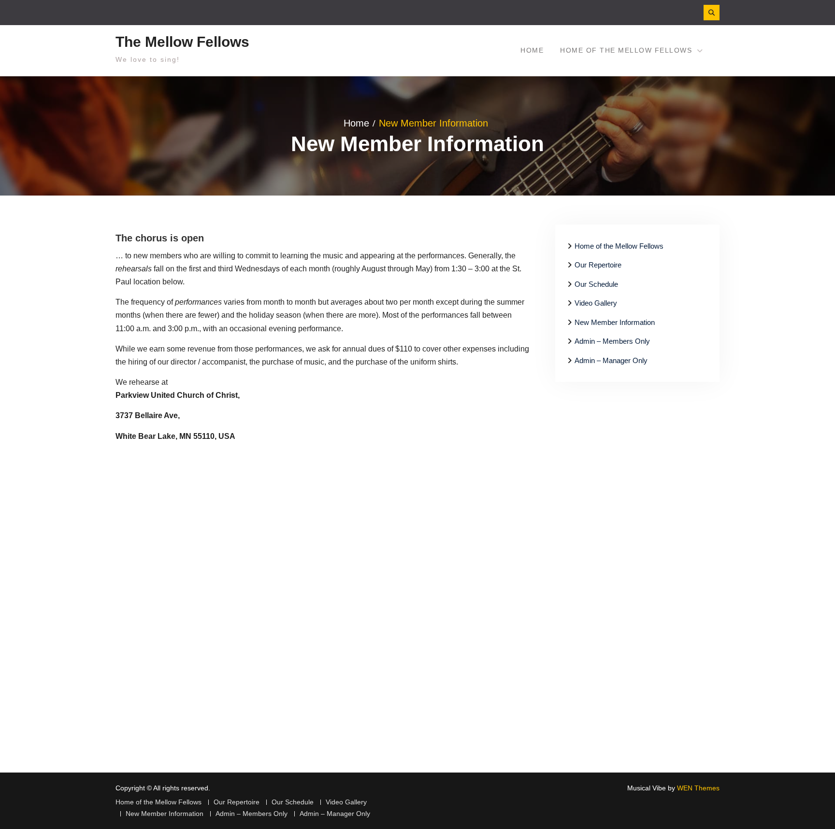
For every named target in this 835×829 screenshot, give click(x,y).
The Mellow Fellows (182, 42)
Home (532, 50)
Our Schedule (596, 284)
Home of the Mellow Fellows (626, 50)
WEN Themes (698, 788)
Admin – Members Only (612, 341)
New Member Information (615, 322)
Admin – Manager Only (611, 360)
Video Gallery (596, 303)
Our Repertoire (598, 265)
